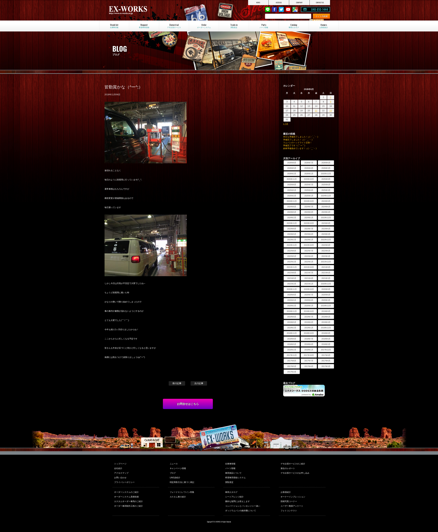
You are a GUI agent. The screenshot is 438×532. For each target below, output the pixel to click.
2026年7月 (308, 163)
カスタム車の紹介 (178, 497)
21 (316, 110)
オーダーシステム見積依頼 (126, 497)
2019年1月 (308, 328)
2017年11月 (292, 355)
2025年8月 (291, 184)
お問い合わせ (120, 477)
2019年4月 (308, 322)
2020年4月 (308, 300)
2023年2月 (291, 240)
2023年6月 (325, 229)
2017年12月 (326, 350)
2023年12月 (326, 217)
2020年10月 (309, 289)
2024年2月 (291, 217)
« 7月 (285, 124)
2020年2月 (291, 306)
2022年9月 (325, 245)
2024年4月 (308, 212)
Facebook (274, 9)
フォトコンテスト (289, 510)
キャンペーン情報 (178, 468)
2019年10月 (309, 311)
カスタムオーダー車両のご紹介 (128, 501)
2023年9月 (325, 223)
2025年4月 (308, 190)
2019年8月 (291, 317)
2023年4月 (308, 234)
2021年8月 (291, 273)
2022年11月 (292, 245)
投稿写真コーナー (289, 501)
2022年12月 (326, 240)
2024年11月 (292, 201)
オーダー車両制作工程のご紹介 (128, 506)
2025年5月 (291, 190)
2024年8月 (291, 207)
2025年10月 (309, 179)
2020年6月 (325, 295)
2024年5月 (291, 212)
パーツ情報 (230, 468)
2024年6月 (325, 207)
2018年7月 (308, 339)
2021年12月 (326, 262)
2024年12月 (326, 196)
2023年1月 (308, 240)
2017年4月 (308, 366)
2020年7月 (308, 295)
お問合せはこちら (188, 403)
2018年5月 (291, 344)
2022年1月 (308, 262)
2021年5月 (291, 278)
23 (331, 110)
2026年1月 (308, 174)
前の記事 (176, 383)
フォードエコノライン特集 (182, 492)
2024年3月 (325, 212)
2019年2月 (291, 328)
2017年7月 (308, 361)
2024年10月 (309, 201)
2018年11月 (292, 333)
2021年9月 (325, 267)
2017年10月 (309, 355)
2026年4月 (308, 168)
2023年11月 (292, 223)
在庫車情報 (230, 464)
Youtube (288, 9)
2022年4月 (308, 256)
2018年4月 (308, 344)
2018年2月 (291, 350)
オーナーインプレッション (293, 497)
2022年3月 (325, 256)
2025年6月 (325, 184)
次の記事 (198, 383)
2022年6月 (325, 251)
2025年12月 (326, 174)
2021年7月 (308, 273)
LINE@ (267, 9)
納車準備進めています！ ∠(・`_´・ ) (300, 148)
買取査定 (229, 482)
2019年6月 (325, 317)
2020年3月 (325, 300)
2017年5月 (291, 366)
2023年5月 (291, 234)
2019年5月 (291, 322)
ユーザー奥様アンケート (292, 506)
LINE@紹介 (175, 477)
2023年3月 (325, 234)
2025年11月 (292, 179)
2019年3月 (325, 322)
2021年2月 (291, 284)
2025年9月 (325, 179)
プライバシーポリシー (124, 482)
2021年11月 (292, 267)
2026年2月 (291, 174)
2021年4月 (308, 278)
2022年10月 (309, 245)
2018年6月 (325, 339)
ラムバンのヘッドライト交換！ (297, 142)
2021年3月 (325, 278)
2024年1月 (308, 217)
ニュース (174, 464)
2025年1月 (308, 196)
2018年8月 (291, 339)
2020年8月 (291, 295)
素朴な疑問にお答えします (237, 501)
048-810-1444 (319, 9)
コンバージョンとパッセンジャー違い (242, 506)
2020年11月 (292, 289)
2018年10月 (309, 333)
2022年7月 (308, 251)
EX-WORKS (141, 10)
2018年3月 (325, 344)
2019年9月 (325, 311)
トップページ (120, 464)
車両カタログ (231, 492)
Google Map (295, 9)
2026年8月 (291, 163)
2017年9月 (325, 355)
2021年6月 (325, 273)
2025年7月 (308, 184)
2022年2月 (291, 262)
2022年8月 (291, 251)
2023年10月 (309, 223)
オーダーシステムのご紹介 (126, 492)
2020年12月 (326, 284)
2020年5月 (291, 300)
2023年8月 (291, 229)
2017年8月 (291, 361)
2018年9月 (325, 333)
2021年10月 (309, 267)
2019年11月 (292, 311)
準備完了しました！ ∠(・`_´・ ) (297, 140)
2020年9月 (325, 289)
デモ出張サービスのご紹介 (293, 464)
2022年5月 (291, 256)
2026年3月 (325, 168)
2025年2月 (291, 196)
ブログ (173, 473)
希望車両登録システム (235, 477)
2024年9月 (325, 201)
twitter (281, 9)
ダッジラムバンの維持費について (240, 510)
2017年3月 (325, 366)
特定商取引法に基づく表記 (182, 482)
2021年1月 (308, 284)
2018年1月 (308, 350)
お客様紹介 (286, 492)
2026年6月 (325, 163)
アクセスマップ (121, 473)
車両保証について (233, 473)
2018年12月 (326, 328)
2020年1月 (308, 306)
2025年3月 (325, 190)
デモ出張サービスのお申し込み (295, 473)
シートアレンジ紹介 (234, 497)
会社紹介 (118, 468)
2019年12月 (326, 306)
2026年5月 (291, 168)
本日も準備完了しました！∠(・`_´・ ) (300, 137)
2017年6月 (325, 361)
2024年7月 (308, 207)
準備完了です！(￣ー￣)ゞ (295, 145)
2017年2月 (291, 372)
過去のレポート (288, 468)
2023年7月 (308, 229)
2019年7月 (308, 317)
